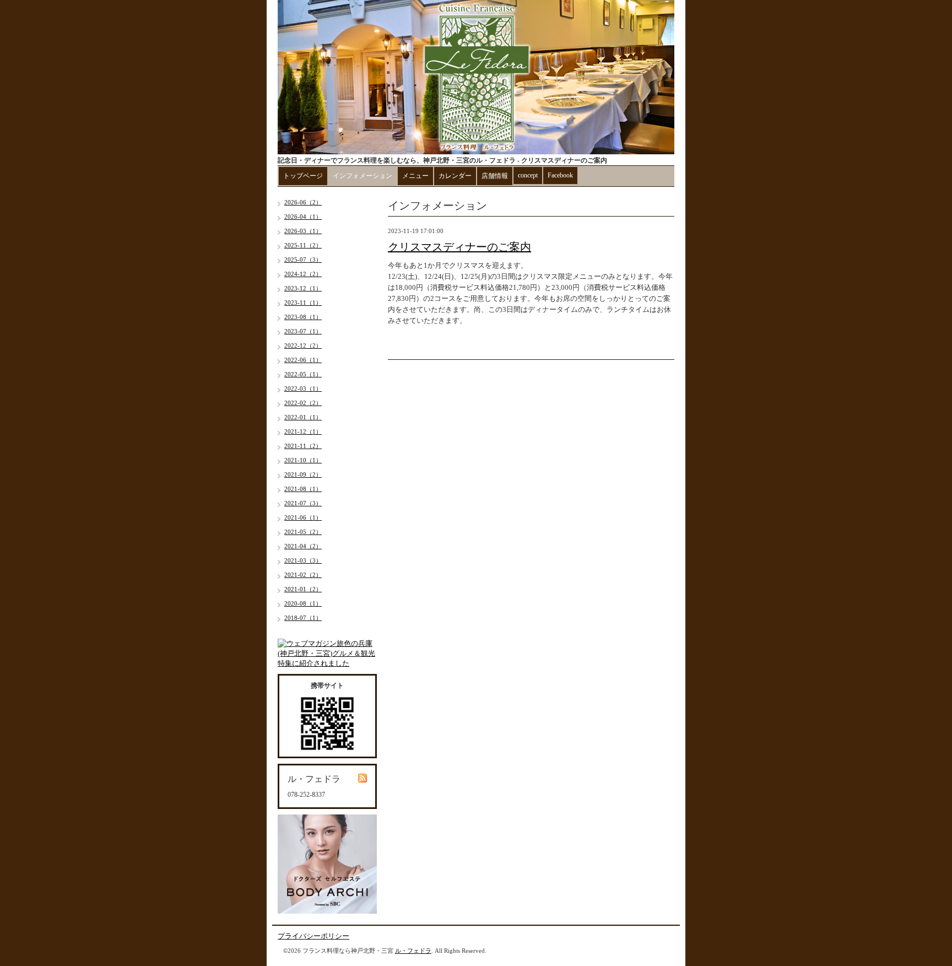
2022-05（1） (303, 374)
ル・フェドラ (413, 950)
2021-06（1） (303, 517)
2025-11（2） (303, 245)
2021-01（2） (303, 589)
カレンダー (455, 176)
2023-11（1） (303, 302)
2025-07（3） (303, 259)
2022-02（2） (303, 403)
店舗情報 (495, 176)
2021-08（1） (303, 488)
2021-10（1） (303, 460)
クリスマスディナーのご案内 (459, 247)
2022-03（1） (303, 388)
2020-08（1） (303, 603)
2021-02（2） (303, 574)
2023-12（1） (303, 288)
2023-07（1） (303, 331)
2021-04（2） (303, 546)
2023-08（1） (303, 317)
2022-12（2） (303, 345)
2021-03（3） (303, 560)
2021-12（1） (303, 431)
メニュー (415, 176)
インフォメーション (362, 176)
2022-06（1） (303, 360)
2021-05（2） (303, 531)
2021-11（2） (303, 445)
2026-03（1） (303, 231)
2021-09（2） (303, 474)
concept (528, 175)
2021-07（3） (303, 503)
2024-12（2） (303, 274)
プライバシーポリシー (313, 936)
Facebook (560, 175)
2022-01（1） (303, 417)
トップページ (303, 176)
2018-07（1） (303, 617)
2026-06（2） (303, 202)
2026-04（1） (303, 216)
